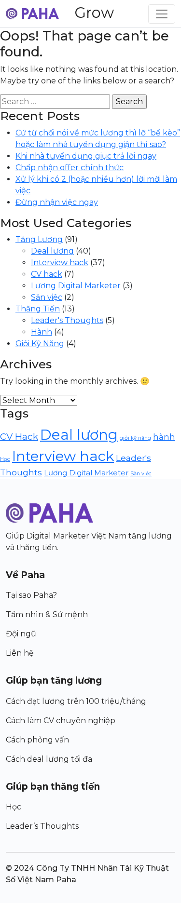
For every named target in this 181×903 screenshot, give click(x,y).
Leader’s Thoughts (42, 826)
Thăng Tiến (37, 308)
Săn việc (46, 297)
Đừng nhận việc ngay (56, 202)
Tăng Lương (39, 239)
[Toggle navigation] (161, 14)
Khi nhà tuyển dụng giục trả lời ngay (85, 156)
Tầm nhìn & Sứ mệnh (47, 614)
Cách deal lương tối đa (49, 759)
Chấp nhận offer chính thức (69, 167)
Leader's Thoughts (67, 320)
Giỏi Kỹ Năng (39, 343)
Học (5, 459)
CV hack (46, 274)
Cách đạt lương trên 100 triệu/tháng (76, 701)
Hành (41, 332)
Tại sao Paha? (31, 595)
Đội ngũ (21, 633)
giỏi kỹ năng (135, 438)
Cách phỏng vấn (37, 739)
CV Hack (19, 436)
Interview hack (59, 262)
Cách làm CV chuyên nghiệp (60, 720)
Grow (94, 12)
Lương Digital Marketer (76, 285)
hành (164, 436)
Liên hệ (20, 653)
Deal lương (52, 251)
